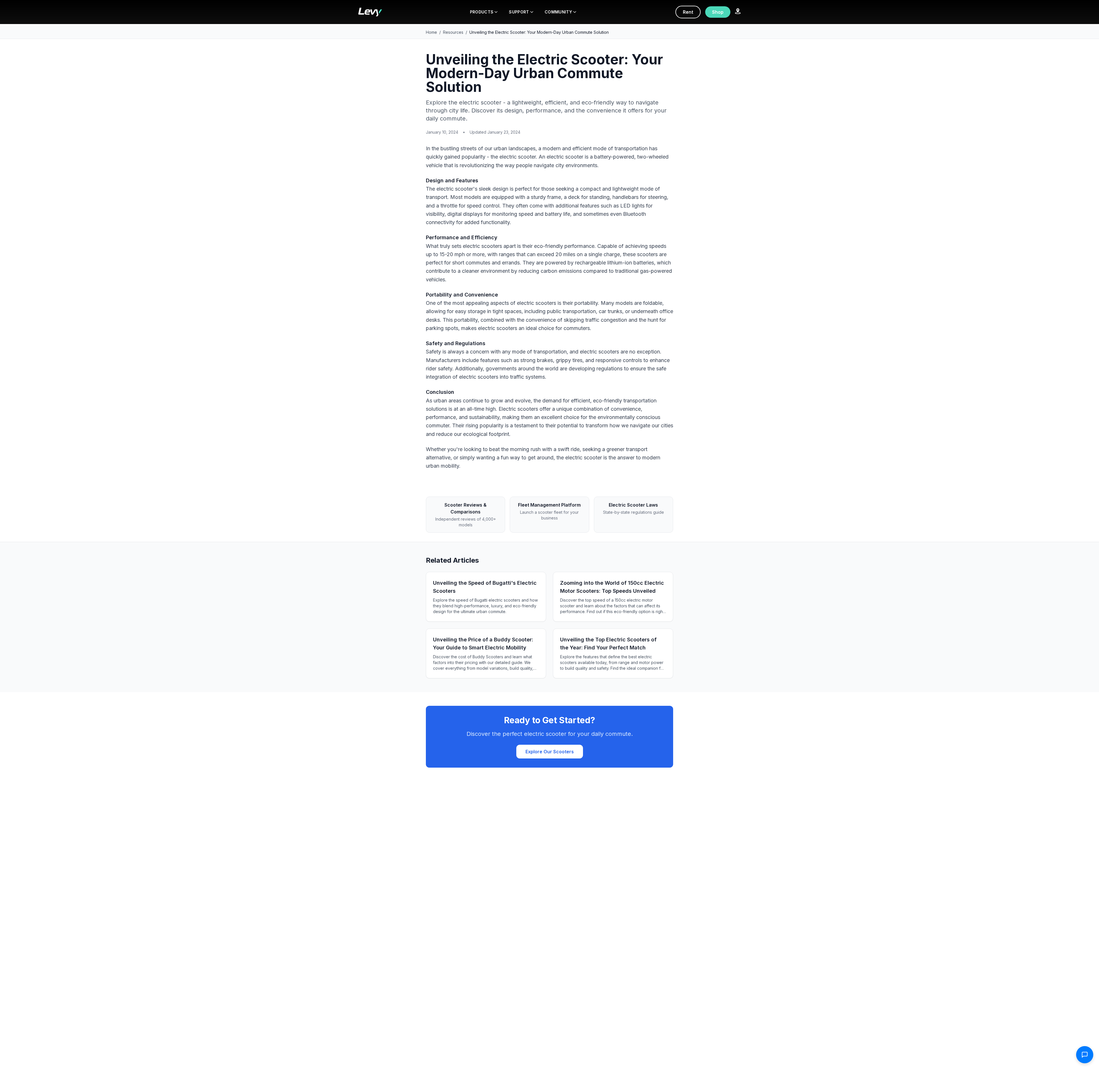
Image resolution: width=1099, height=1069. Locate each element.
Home (431, 32)
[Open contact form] (1084, 1054)
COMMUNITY (558, 11)
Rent (688, 12)
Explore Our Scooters (549, 751)
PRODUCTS (482, 11)
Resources (453, 32)
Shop (718, 12)
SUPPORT (519, 11)
